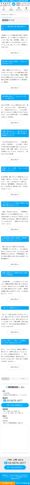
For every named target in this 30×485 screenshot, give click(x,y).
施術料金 (11, 9)
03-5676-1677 (13, 400)
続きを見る (15, 53)
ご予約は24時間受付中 (15, 405)
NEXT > (23, 378)
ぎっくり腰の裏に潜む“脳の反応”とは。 (14, 27)
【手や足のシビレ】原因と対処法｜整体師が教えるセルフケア (15, 204)
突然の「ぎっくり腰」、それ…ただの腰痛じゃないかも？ (15, 169)
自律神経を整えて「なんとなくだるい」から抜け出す (14, 97)
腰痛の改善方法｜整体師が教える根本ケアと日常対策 (15, 274)
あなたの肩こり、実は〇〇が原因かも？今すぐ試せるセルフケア (14, 342)
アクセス (26, 9)
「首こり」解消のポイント (11, 308)
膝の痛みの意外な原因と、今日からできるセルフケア (15, 62)
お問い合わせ (19, 9)
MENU (3, 9)
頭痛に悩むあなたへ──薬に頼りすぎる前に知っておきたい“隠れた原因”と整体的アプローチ (14, 133)
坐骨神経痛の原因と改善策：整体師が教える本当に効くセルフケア (15, 239)
